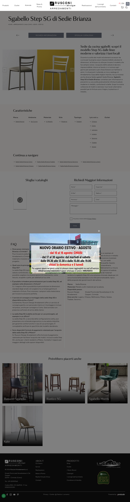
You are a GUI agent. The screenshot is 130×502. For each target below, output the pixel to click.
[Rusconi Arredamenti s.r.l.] (62, 5)
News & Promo (39, 5)
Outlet (16, 5)
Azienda (28, 5)
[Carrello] (122, 7)
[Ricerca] (126, 7)
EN (123, 3)
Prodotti (5, 5)
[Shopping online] (127, 4)
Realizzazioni (87, 5)
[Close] (99, 231)
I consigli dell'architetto (100, 5)
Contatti (113, 5)
